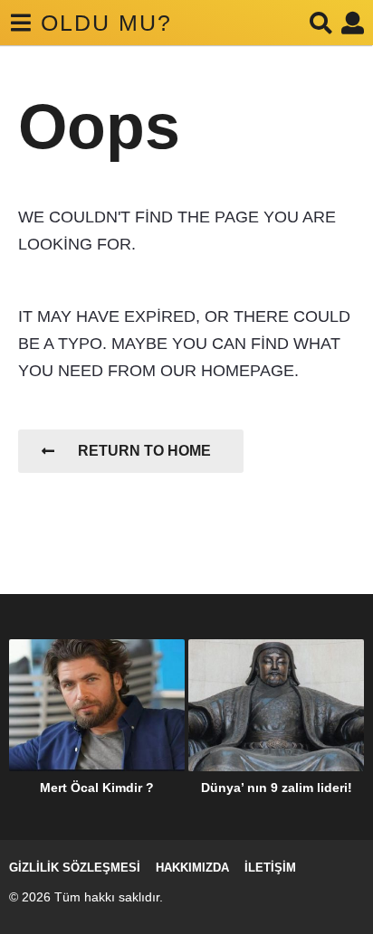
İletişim (270, 867)
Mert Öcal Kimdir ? (97, 787)
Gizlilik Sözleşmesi (74, 867)
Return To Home (144, 450)
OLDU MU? (106, 22)
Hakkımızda (192, 867)
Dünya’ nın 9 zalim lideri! (276, 787)
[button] (20, 23)
